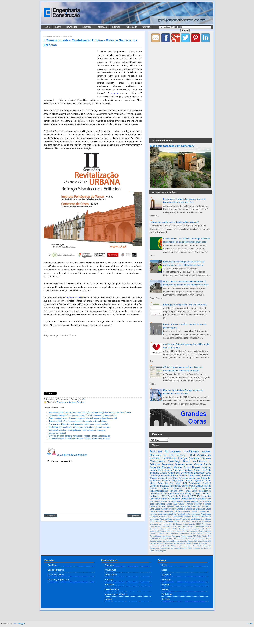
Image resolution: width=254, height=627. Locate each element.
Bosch (185, 486)
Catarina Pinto (165, 538)
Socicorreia (162, 514)
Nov (194, 546)
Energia (182, 458)
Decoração (199, 473)
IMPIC (174, 529)
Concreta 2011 (156, 526)
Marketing (188, 546)
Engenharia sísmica (66, 402)
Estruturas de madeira (167, 543)
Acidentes (165, 475)
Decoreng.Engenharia (58, 579)
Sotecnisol (167, 464)
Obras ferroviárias (158, 499)
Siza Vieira (175, 483)
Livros (208, 529)
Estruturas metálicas (159, 486)
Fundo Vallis (191, 491)
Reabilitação (169, 458)
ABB (183, 521)
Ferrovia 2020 (198, 506)
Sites (152, 551)
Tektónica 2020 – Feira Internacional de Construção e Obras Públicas (78, 421)
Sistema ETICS (157, 534)
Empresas (173, 451)
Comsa (208, 524)
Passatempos (173, 499)
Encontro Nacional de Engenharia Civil (195, 541)
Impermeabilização (159, 491)
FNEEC (189, 543)
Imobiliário (191, 451)
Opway (181, 504)
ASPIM (208, 534)
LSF (202, 529)
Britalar (165, 488)
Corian (201, 538)
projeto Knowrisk (74, 297)
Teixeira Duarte (164, 478)
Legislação (199, 480)
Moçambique (178, 480)
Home (47, 27)
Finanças (196, 516)
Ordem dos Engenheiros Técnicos (175, 531)
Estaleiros (154, 543)
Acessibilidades (156, 536)
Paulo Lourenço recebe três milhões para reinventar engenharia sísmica (79, 427)
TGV (201, 501)
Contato (146, 27)
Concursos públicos (182, 470)
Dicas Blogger (19, 624)
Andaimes (167, 536)
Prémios (206, 458)
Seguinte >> (134, 516)
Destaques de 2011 (185, 526)
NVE (175, 504)
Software (200, 499)
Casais (153, 478)
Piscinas (153, 514)
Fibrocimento (165, 529)
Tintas (156, 551)
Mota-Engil (174, 461)
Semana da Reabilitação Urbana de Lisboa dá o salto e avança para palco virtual (82, 415)
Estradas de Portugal (164, 521)
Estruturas (206, 488)
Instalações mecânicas (189, 529)
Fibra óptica (186, 516)
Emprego (86, 27)
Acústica (186, 511)
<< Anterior (50, 516)
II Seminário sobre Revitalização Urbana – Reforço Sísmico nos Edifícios (79, 439)
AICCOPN (160, 506)
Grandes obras (184, 464)
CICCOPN (200, 524)
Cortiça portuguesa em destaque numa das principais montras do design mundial (83, 418)
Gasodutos (196, 543)
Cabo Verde (202, 536)
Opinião (199, 486)
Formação (102, 27)
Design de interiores (165, 541)
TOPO (250, 624)
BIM (185, 483)
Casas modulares (162, 509)
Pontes (196, 467)
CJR (194, 536)
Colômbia (170, 506)
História (159, 511)
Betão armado (173, 519)
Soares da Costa (202, 470)
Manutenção (155, 531)
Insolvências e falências (116, 594)
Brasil (186, 461)
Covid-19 (206, 483)
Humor (189, 480)
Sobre (58, 27)
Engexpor (181, 509)
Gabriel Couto (182, 467)
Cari (209, 536)
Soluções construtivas (189, 478)
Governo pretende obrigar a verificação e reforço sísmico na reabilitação (79, 436)
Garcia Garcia (202, 464)
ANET (188, 521)
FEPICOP (181, 543)
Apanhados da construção (188, 514)
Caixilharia (173, 496)
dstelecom (184, 534)
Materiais (155, 467)
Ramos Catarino (179, 475)
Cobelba (174, 538)
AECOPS (172, 514)
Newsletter (71, 27)
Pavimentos (175, 486)
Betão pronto (186, 536)
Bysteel (191, 486)
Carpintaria (154, 538)
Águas (171, 493)
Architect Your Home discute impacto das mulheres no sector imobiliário (79, 424)
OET (199, 546)
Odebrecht (207, 546)
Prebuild (194, 501)
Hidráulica (203, 491)
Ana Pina (179, 493)
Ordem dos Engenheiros (180, 473)
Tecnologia (168, 511)
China (175, 478)
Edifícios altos (176, 491)
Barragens (189, 493)
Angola (163, 473)
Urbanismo (206, 475)
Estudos (202, 511)
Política (164, 493)
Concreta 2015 (169, 526)
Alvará (194, 511)
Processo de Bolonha (202, 548)
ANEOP (200, 534)
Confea (173, 509)
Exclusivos (200, 509)
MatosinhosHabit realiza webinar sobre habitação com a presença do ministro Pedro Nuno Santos (90, 412)
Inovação (155, 458)
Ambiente (194, 458)
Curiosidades (157, 461)
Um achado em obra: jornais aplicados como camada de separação (77, 430)
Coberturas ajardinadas (190, 519)
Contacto (165, 599)
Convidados (206, 519)
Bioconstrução (189, 524)
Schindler (207, 504)
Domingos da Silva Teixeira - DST (172, 454)
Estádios (166, 480)
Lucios (169, 504)
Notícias (156, 451)
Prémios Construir (194, 504)
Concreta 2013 (165, 516)
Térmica (178, 511)
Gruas (204, 543)
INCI (209, 511)
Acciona (163, 519)
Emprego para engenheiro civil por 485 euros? (185, 304)
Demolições (160, 504)
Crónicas (177, 488)
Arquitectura (204, 454)
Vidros (152, 506)
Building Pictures (56, 570)
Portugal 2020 (186, 548)
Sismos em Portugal (57, 433)
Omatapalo (154, 548)
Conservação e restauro (188, 538)
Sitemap (116, 27)
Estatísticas (191, 488)
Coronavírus (194, 483)
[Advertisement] (70, 72)
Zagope (163, 551)
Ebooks (176, 541)
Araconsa (176, 536)
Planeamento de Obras (169, 548)
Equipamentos (204, 496)
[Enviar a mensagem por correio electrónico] (85, 399)
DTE (152, 521)
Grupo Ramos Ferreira (180, 501)
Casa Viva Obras (56, 575)
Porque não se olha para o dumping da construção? (174, 222)
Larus (208, 473)
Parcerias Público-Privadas (200, 531)
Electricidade (194, 475)
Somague (154, 473)
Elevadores (199, 526)
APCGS (195, 521)
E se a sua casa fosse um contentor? (172, 145)
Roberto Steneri (188, 499)
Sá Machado (172, 534)
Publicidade (131, 27)
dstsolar (177, 521)
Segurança (155, 475)
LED (209, 543)
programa (114, 93)
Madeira (153, 546)
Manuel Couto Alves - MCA (170, 546)
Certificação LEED (187, 496)
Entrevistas (190, 509)
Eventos (80, 402)
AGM (193, 534)
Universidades (165, 470)
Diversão (177, 516)
